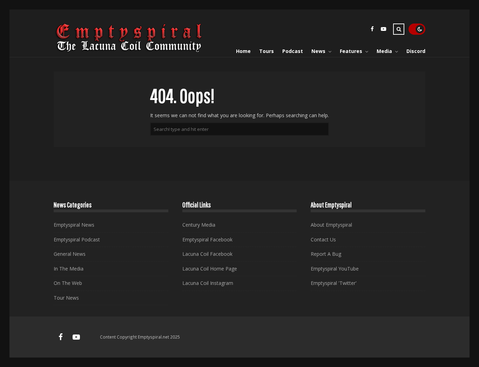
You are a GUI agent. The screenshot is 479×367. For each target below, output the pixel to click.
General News (70, 254)
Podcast (292, 51)
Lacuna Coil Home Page (209, 268)
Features (351, 51)
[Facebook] (372, 30)
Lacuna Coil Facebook (207, 254)
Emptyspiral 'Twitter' (334, 283)
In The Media (68, 268)
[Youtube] (383, 30)
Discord (415, 51)
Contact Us (323, 239)
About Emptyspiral (331, 224)
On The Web (68, 283)
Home (243, 51)
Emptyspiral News (74, 224)
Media (384, 51)
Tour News (66, 297)
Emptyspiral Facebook (207, 239)
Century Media (198, 224)
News (318, 51)
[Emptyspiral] (129, 50)
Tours (266, 51)
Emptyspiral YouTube (335, 268)
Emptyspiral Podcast (77, 239)
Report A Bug (326, 254)
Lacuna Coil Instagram (207, 283)
